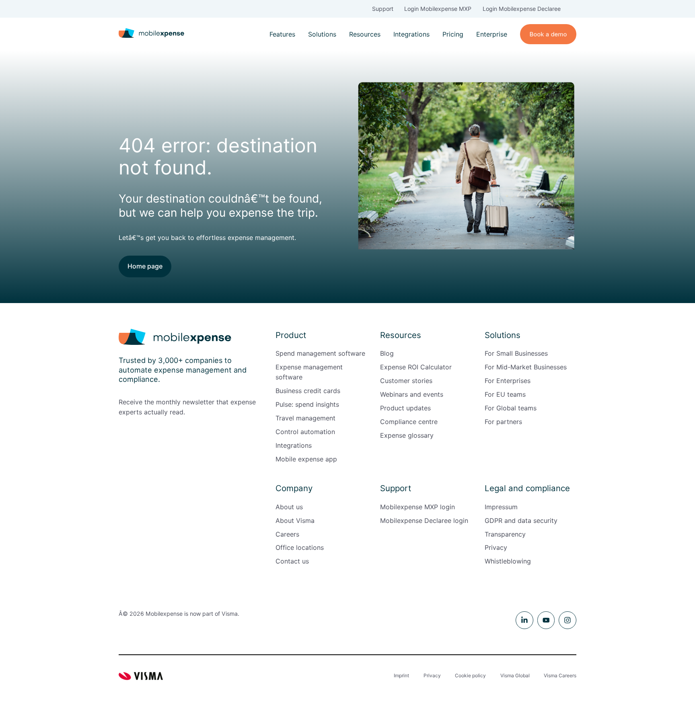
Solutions (322, 34)
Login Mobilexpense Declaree (522, 8)
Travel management (305, 418)
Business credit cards (308, 391)
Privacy (496, 547)
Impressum (501, 507)
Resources (364, 34)
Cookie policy (470, 675)
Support (382, 8)
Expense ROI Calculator (416, 367)
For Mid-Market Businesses (526, 367)
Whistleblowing (508, 561)
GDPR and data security (521, 520)
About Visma (295, 520)
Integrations (411, 34)
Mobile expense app (306, 459)
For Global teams (511, 408)
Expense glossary (407, 435)
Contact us (292, 561)
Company (294, 488)
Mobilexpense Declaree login (424, 520)
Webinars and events (411, 394)
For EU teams (505, 394)
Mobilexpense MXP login (417, 507)
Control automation (305, 432)
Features (282, 34)
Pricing (452, 34)
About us (289, 507)
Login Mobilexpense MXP (437, 8)
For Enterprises (508, 381)
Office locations (300, 547)
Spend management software (320, 353)
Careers (287, 534)
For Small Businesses (516, 353)
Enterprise (491, 34)
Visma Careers (560, 675)
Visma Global (515, 675)
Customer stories (406, 381)
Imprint (401, 675)
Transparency (505, 534)
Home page (144, 266)
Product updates (405, 408)
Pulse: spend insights (307, 404)
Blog (387, 353)
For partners (503, 422)
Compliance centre (409, 422)
